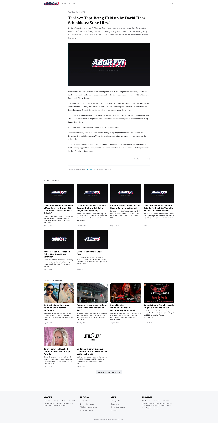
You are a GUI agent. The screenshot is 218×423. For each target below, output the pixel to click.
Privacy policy (116, 401)
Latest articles (85, 401)
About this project (86, 410)
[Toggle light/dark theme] (172, 3)
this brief (88, 169)
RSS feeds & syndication (88, 407)
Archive (72, 3)
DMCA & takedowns (118, 407)
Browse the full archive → (109, 372)
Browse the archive (87, 404)
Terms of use (115, 404)
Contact (114, 410)
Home (64, 3)
